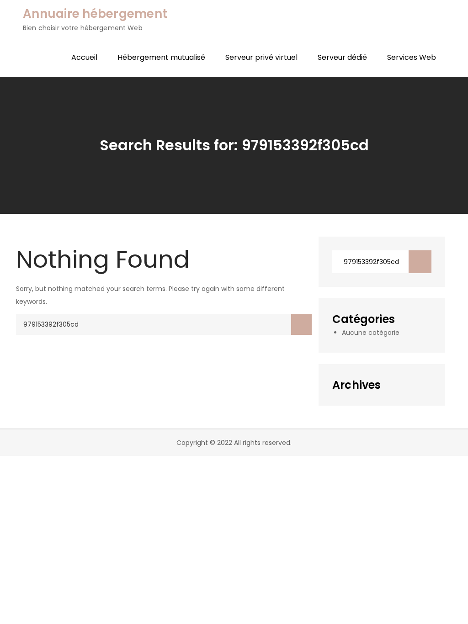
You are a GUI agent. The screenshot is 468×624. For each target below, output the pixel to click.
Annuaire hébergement (95, 13)
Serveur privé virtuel (261, 57)
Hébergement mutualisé (161, 57)
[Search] (301, 324)
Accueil (84, 57)
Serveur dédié (342, 57)
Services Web (411, 57)
